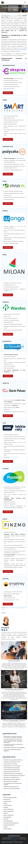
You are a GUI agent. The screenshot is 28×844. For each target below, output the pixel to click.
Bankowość (7, 799)
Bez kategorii (7, 801)
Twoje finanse (7, 828)
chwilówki (13, 15)
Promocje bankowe (9, 825)
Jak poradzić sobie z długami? (11, 781)
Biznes (5, 803)
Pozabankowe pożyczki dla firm (11, 786)
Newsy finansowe (8, 815)
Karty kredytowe (8, 809)
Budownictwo (8, 805)
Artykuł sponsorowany (10, 797)
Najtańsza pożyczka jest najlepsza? (12, 779)
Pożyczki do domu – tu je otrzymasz (12, 765)
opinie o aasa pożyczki (14, 457)
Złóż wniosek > (8, 92)
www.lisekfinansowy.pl (15, 838)
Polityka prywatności (18, 842)
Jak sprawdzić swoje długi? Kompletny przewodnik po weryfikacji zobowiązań (13, 737)
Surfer (5, 827)
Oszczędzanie (7, 817)
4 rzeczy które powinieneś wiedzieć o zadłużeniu (12, 750)
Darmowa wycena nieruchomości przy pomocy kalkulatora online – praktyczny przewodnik (13, 741)
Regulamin (11, 842)
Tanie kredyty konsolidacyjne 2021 (12, 769)
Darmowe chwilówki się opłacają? (12, 788)
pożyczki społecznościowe (11, 823)
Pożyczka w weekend (14, 660)
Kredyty (6, 813)
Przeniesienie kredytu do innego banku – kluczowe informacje (13, 745)
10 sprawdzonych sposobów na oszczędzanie (14, 747)
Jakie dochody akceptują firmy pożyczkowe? (14, 775)
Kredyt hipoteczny (9, 811)
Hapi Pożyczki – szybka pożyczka (11, 777)
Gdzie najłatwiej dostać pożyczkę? (14, 689)
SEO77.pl (14, 840)
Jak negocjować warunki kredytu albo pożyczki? (13, 784)
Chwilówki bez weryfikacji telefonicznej (13, 760)
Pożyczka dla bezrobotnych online (12, 771)
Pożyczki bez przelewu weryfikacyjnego (13, 773)
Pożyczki (6, 819)
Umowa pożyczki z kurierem (10, 763)
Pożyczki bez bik (8, 821)
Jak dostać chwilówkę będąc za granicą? (14, 720)
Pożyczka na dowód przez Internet (12, 761)
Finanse (6, 807)
